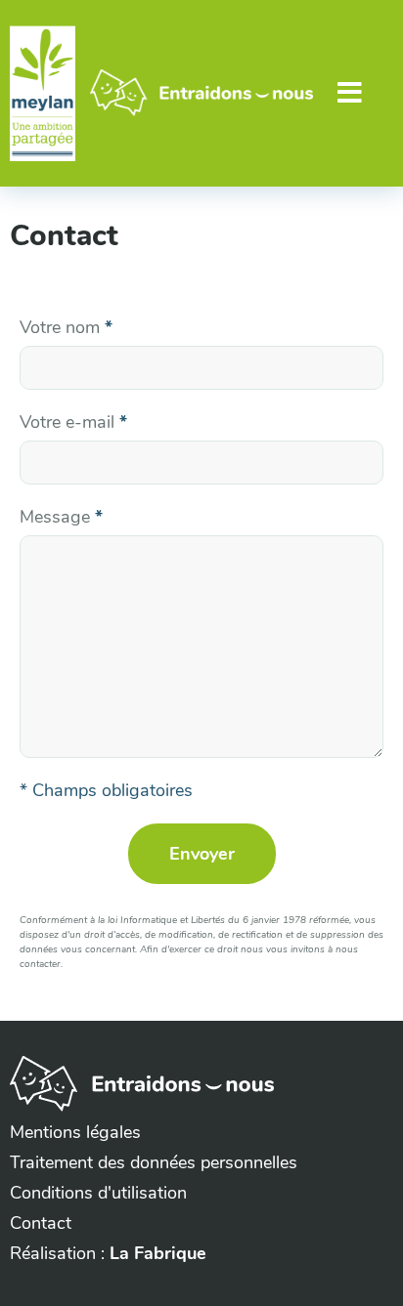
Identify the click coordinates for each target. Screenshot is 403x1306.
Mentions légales (75, 1132)
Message (61, 516)
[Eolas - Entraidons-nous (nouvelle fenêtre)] (142, 1105)
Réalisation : (108, 1253)
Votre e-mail (73, 422)
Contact (40, 1223)
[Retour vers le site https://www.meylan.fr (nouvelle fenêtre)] (42, 93)
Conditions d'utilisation (98, 1192)
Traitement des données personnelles (153, 1162)
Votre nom (66, 327)
